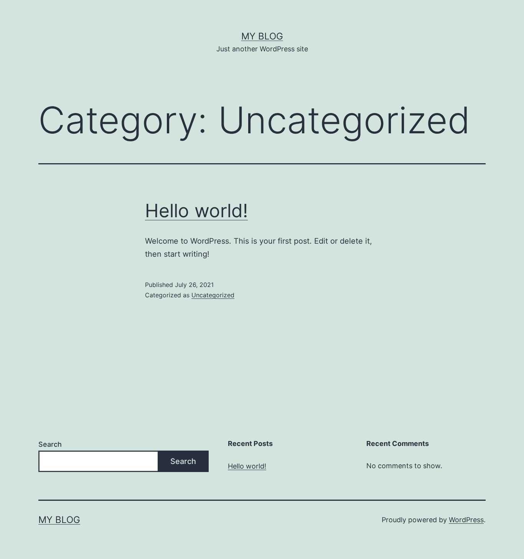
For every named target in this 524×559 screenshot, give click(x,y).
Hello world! (196, 210)
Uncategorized (212, 295)
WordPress (466, 520)
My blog (262, 36)
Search (50, 444)
